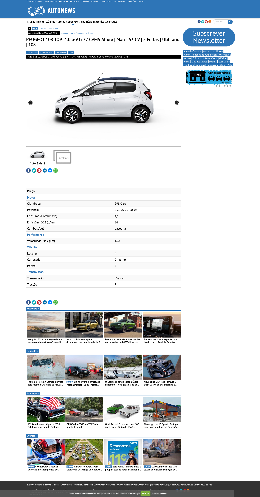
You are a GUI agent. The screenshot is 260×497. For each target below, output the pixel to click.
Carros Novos (73, 21)
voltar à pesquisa (77, 33)
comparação (53, 28)
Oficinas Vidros (199, 61)
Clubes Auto (226, 64)
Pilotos (213, 61)
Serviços (56, 484)
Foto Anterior (32, 52)
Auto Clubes (99, 484)
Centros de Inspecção (207, 64)
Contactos (110, 484)
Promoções (98, 21)
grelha (35, 28)
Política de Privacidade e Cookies (130, 484)
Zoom (71, 52)
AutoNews (32, 308)
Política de (158, 493)
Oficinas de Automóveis (205, 58)
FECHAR (145, 493)
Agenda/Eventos (192, 51)
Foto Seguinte (61, 52)
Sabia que (32, 393)
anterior (64, 33)
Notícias (38, 484)
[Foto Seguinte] (150, 103)
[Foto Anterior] (57, 103)
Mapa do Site (206, 484)
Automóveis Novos (213, 51)
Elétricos (47, 484)
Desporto (31, 350)
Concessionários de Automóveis (200, 54)
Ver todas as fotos (46, 52)
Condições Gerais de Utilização (158, 484)
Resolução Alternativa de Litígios (186, 484)
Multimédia (86, 21)
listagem (43, 28)
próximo (89, 33)
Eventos (31, 21)
